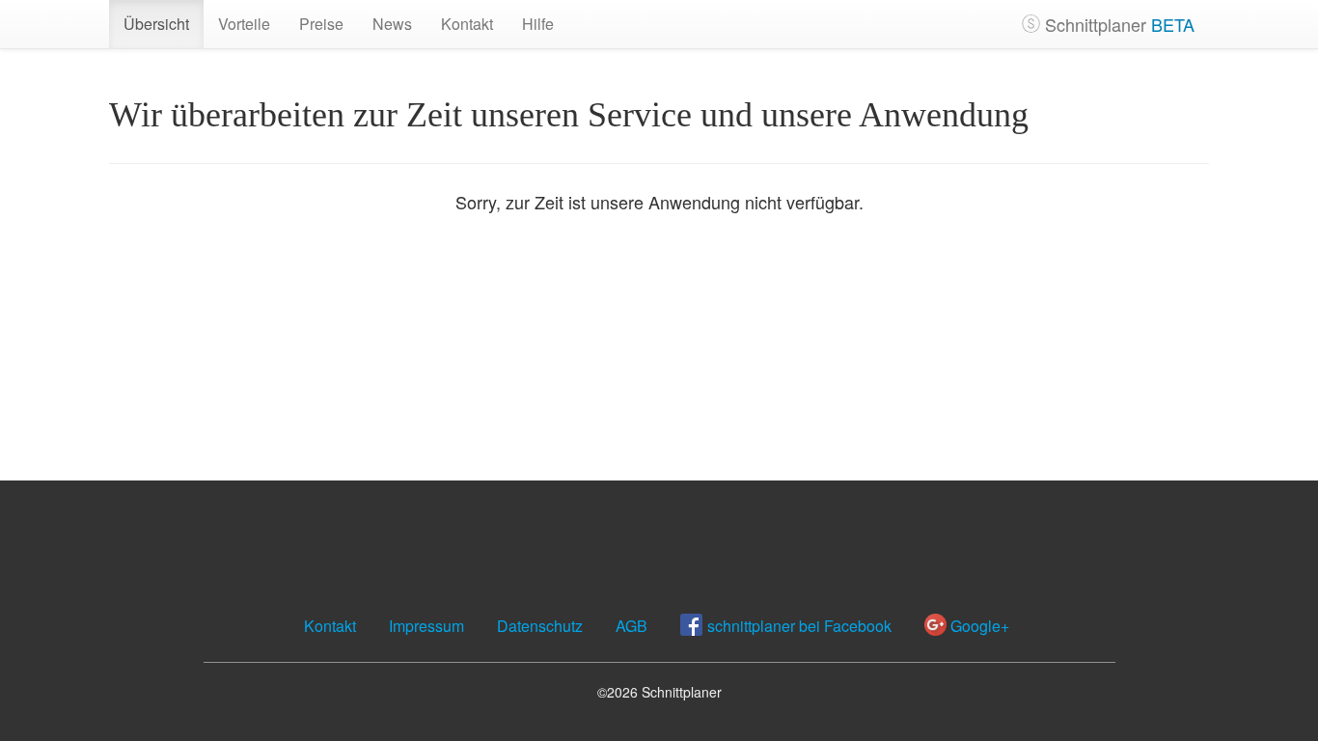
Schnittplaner (1117, 24)
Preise (321, 24)
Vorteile (244, 24)
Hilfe (538, 24)
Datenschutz (540, 626)
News (392, 24)
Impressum (426, 626)
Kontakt (467, 24)
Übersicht (156, 24)
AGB (631, 626)
